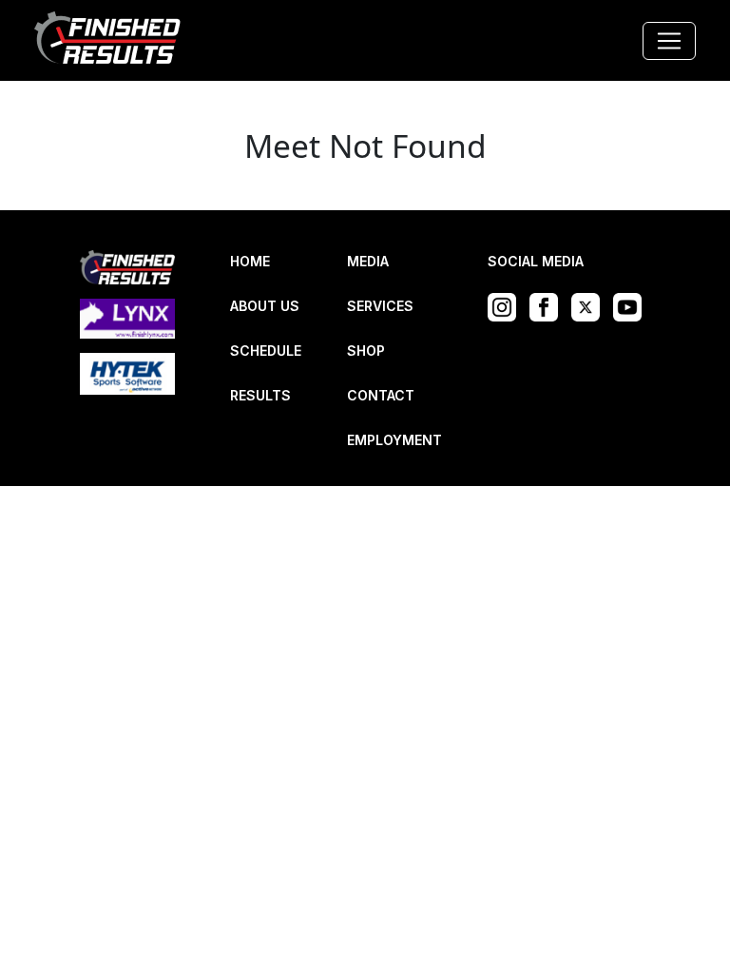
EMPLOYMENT (394, 440)
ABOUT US (264, 306)
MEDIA (368, 261)
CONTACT (380, 395)
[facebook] (548, 306)
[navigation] (108, 40)
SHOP (366, 350)
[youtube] (632, 306)
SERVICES (380, 306)
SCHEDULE (265, 350)
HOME (250, 261)
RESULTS (260, 395)
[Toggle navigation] (669, 41)
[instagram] (507, 306)
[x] (590, 306)
